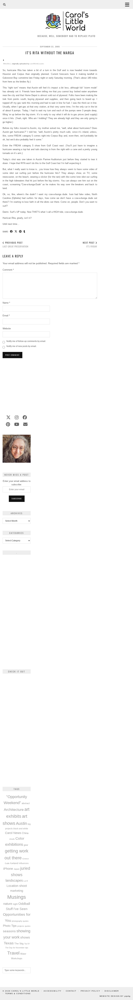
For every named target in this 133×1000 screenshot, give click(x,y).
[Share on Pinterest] (20, 231)
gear (26, 845)
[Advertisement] (50, 384)
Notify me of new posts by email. (21, 346)
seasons (9, 931)
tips (26, 948)
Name (6, 302)
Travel (13, 953)
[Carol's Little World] (66, 16)
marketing (16, 890)
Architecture (14, 810)
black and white (20, 828)
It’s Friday (90, 244)
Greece (25, 859)
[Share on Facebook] (11, 231)
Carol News (13, 833)
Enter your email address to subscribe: (16, 483)
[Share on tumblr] (24, 231)
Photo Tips (10, 925)
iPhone (8, 868)
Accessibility (52, 991)
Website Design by (115, 996)
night (15, 904)
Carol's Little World (25, 991)
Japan (17, 869)
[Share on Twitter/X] (16, 231)
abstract (26, 803)
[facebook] (25, 417)
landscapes (14, 880)
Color (19, 838)
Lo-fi (26, 881)
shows (25, 937)
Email (6, 315)
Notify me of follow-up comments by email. (26, 341)
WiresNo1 (7, 64)
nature (7, 903)
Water (23, 954)
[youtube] (16, 424)
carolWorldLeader (37, 64)
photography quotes (20, 921)
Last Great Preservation (15, 244)
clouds (12, 839)
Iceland (14, 863)
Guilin (7, 863)
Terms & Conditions (18, 993)
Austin (21, 823)
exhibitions (14, 844)
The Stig (19, 943)
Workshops (16, 958)
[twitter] (8, 417)
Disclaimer (112, 991)
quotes (27, 926)
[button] (128, 4)
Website (7, 328)
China (25, 833)
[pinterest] (8, 424)
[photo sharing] (3, 59)
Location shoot (17, 886)
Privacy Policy (90, 991)
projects (20, 926)
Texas (9, 943)
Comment (8, 269)
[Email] (25, 424)
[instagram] (17, 417)
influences (24, 863)
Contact (71, 991)
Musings (16, 897)
